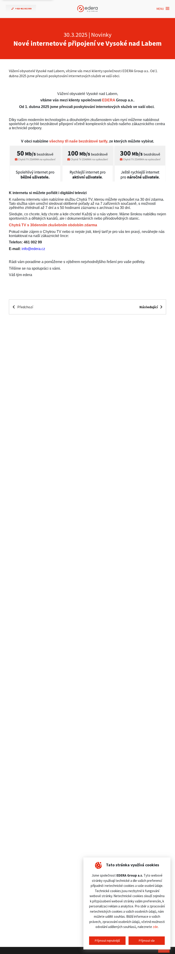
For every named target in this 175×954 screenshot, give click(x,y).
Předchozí (25, 307)
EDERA (108, 100)
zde (155, 927)
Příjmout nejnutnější (107, 941)
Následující (148, 307)
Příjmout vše (146, 941)
